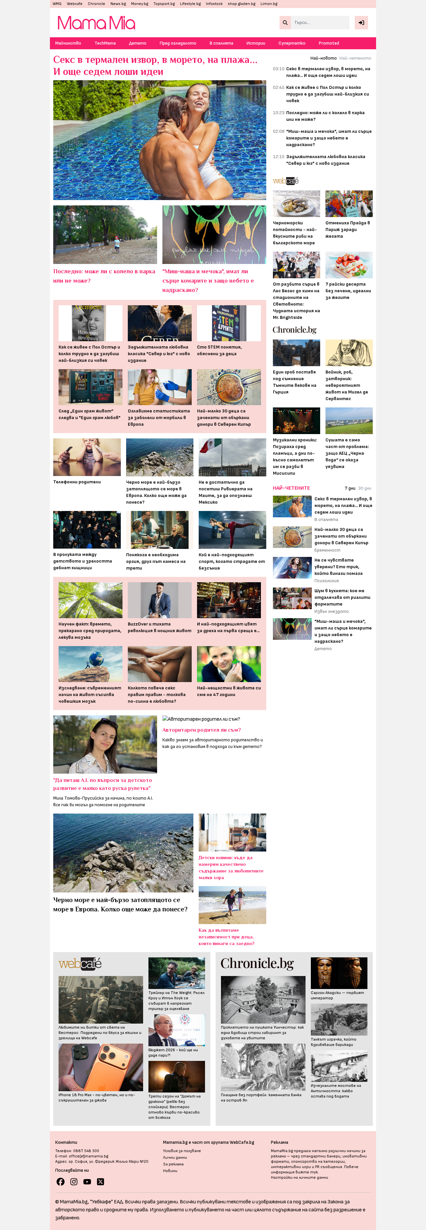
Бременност (327, 550)
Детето (137, 43)
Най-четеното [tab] (355, 58)
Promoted (329, 43)
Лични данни (175, 1157)
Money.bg (139, 3)
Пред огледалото (178, 43)
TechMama (105, 43)
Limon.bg (269, 3)
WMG (57, 3)
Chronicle (96, 3)
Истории (256, 43)
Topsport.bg (164, 3)
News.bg (118, 3)
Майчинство (68, 43)
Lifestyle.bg (190, 3)
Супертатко (292, 43)
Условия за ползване (182, 1150)
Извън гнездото (332, 611)
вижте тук (307, 1172)
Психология (327, 581)
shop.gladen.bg (241, 3)
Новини (170, 1170)
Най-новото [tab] (324, 58)
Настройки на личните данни (299, 1177)
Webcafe (75, 3)
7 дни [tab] (350, 488)
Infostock (214, 3)
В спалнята (221, 43)
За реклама (173, 1164)
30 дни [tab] (364, 488)
